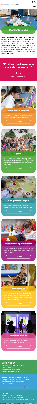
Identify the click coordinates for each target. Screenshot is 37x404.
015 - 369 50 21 (8, 367)
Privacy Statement (12, 387)
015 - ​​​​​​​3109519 (8, 383)
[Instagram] (35, 2)
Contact (27, 387)
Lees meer (18, 122)
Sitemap (21, 387)
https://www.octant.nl (27, 399)
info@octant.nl (10, 399)
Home (3, 387)
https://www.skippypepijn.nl (15, 371)
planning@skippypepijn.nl (13, 369)
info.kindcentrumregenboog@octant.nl (13, 381)
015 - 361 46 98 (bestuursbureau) (14, 397)
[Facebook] (32, 2)
